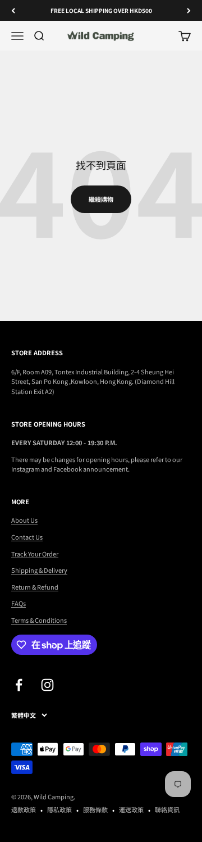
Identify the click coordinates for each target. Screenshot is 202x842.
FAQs (18, 603)
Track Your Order (34, 553)
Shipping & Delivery (39, 569)
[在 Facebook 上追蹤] (18, 684)
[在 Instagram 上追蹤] (47, 684)
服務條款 (95, 809)
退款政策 (23, 809)
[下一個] (189, 10)
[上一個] (13, 10)
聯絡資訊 (167, 809)
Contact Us (27, 536)
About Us (24, 519)
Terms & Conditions (39, 619)
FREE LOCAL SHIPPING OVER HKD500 (101, 10)
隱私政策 (59, 809)
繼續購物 (101, 198)
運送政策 (131, 809)
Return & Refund (34, 586)
